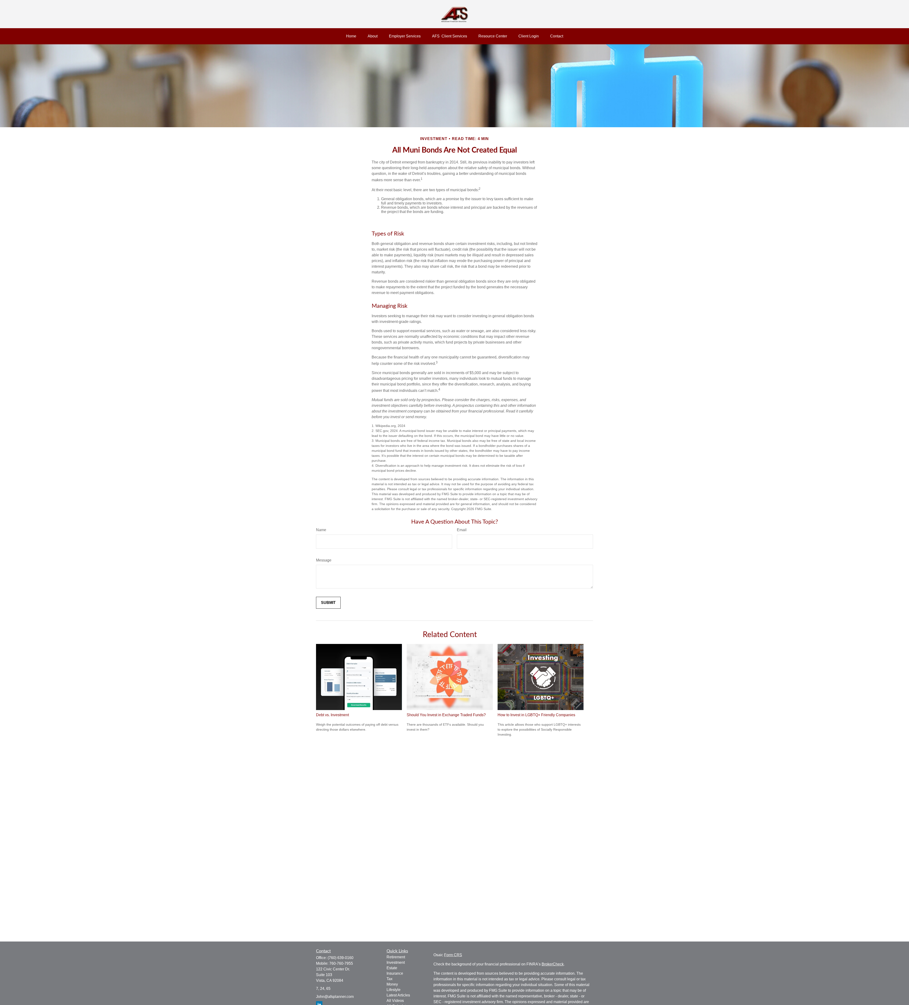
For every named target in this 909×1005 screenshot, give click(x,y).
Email (462, 530)
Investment (396, 962)
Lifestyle (394, 990)
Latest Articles (398, 995)
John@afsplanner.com (335, 997)
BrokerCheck (553, 964)
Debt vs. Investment (332, 715)
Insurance (395, 973)
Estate (392, 968)
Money (392, 984)
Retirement (396, 957)
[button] (351, 36)
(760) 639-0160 (340, 958)
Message (323, 560)
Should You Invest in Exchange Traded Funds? (446, 715)
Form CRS (453, 955)
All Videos (395, 1001)
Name (321, 530)
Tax (389, 979)
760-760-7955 (341, 963)
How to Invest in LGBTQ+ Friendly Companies (536, 715)
